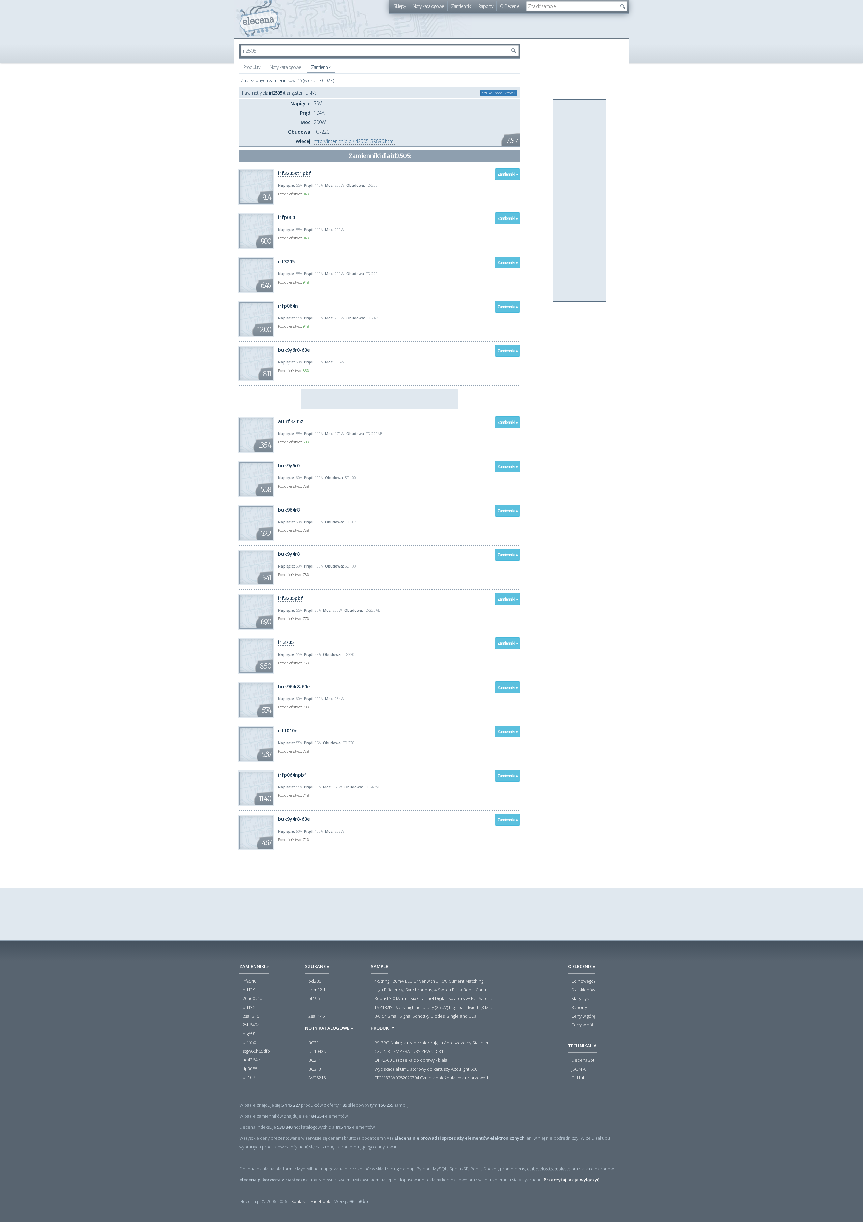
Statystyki (580, 998)
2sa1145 (316, 1016)
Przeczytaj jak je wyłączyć (571, 1179)
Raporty (485, 6)
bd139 (249, 990)
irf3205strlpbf (294, 173)
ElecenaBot (582, 1060)
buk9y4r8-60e (294, 819)
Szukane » (317, 966)
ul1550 (249, 1042)
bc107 (249, 1077)
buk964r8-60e (294, 686)
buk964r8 (289, 509)
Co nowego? (583, 981)
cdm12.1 (316, 990)
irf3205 (286, 261)
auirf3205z (290, 421)
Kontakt (298, 1201)
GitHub (578, 1078)
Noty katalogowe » (329, 1028)
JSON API (580, 1069)
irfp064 (286, 217)
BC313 (314, 1069)
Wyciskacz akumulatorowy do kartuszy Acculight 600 (425, 1069)
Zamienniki (461, 6)
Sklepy (400, 6)
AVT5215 (317, 1078)
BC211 (314, 1043)
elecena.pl (259, 18)
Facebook (320, 1201)
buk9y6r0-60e (294, 350)
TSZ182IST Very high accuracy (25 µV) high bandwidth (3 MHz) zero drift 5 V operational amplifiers (433, 1007)
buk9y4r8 (289, 554)
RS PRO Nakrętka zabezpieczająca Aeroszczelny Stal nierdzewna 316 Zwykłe (433, 1043)
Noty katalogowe (428, 6)
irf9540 (249, 981)
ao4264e (251, 1060)
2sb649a (251, 1025)
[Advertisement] (380, 399)
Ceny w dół (582, 1025)
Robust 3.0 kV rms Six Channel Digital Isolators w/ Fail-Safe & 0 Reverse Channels (433, 998)
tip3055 (250, 1069)
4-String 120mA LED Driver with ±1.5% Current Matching (428, 981)
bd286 (314, 981)
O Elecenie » (581, 966)
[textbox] (571, 6)
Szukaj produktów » (498, 92)
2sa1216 (251, 1016)
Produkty (251, 67)
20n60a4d (252, 998)
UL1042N (317, 1051)
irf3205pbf (290, 598)
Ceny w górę (583, 1016)
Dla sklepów (583, 990)
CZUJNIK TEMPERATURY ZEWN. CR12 (410, 1051)
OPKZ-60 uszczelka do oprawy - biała (410, 1060)
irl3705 (286, 642)
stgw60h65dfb (256, 1051)
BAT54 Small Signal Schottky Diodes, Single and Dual (426, 1016)
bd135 (249, 1007)
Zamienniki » (507, 174)
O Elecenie (509, 6)
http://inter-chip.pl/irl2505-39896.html (354, 141)
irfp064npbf (292, 775)
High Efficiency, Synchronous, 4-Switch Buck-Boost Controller (433, 990)
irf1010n (288, 730)
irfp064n (288, 305)
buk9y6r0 (289, 465)
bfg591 (249, 1034)
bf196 (314, 998)
